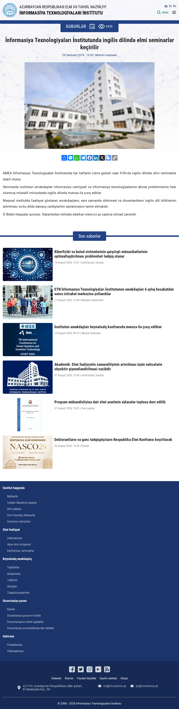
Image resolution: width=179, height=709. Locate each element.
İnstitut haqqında (13, 488)
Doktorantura (14, 538)
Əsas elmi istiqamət (19, 544)
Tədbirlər (12, 580)
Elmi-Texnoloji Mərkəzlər (21, 515)
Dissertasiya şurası (15, 601)
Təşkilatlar (13, 567)
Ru (174, 6)
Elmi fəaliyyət (11, 529)
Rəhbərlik (12, 496)
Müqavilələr (14, 573)
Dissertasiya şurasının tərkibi (24, 615)
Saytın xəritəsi (108, 678)
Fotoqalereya (14, 644)
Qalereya (8, 636)
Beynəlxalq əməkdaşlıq (17, 559)
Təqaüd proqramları (18, 592)
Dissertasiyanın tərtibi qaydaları (25, 622)
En (170, 6)
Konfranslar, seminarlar (20, 550)
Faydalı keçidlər (86, 678)
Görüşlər (12, 586)
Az (166, 6)
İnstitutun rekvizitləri (19, 521)
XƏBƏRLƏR (76, 26)
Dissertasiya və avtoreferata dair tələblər (30, 628)
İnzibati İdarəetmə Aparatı (22, 502)
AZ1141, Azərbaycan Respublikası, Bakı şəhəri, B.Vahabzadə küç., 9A (52, 687)
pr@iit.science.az (147, 686)
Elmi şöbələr (14, 509)
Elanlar (11, 609)
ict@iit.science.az (114, 686)
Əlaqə (124, 678)
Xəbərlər (56, 678)
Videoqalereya (15, 651)
